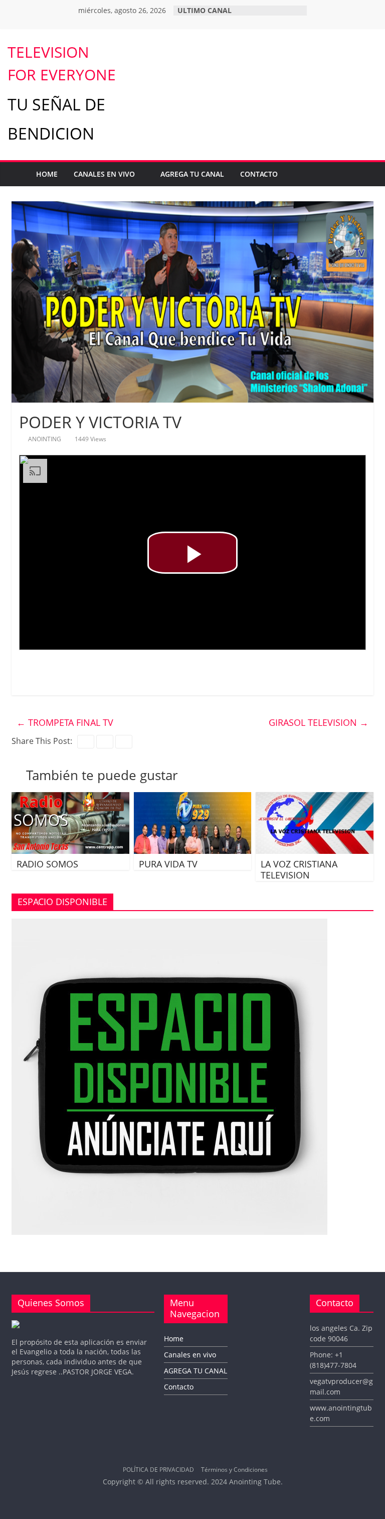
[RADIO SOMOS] (70, 798)
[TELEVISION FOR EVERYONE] (18, 174)
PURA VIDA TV (168, 864)
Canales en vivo (104, 174)
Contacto (259, 174)
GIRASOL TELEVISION (318, 722)
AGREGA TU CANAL (192, 174)
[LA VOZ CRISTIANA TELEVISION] (314, 798)
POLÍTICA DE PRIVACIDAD (158, 1469)
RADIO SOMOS (47, 864)
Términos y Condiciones (234, 1469)
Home (47, 174)
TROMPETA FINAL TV (65, 722)
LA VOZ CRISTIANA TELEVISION (299, 869)
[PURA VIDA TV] (193, 798)
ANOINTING (45, 439)
